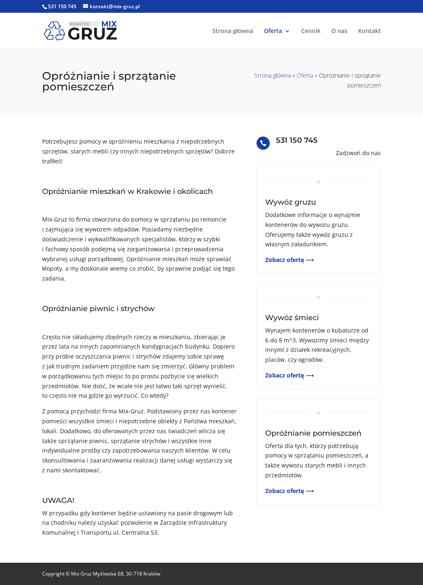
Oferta (273, 31)
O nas (339, 31)
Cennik (311, 31)
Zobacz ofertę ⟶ (289, 260)
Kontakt (369, 31)
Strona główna (232, 31)
